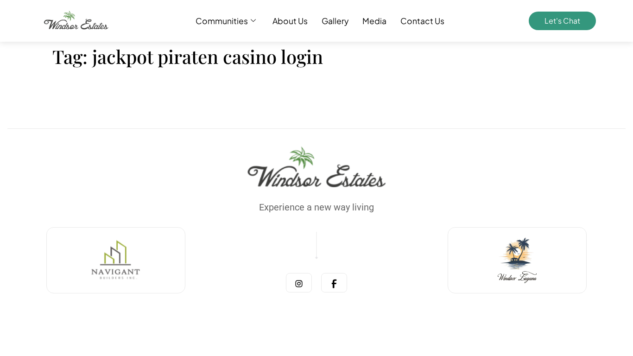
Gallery (335, 21)
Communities (222, 21)
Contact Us (422, 21)
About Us (290, 21)
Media (374, 21)
